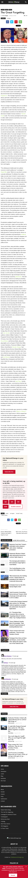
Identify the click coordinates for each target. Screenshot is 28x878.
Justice (6, 9)
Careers (3, 794)
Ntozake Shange (16, 347)
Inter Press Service (5, 823)
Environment (3, 605)
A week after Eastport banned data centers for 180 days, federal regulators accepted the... (17, 728)
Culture (2, 9)
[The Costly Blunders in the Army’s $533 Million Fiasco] (5, 570)
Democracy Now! (5, 819)
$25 (12, 502)
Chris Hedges (5, 15)
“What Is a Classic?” (21, 411)
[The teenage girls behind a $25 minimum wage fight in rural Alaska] (5, 562)
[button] (26, 2)
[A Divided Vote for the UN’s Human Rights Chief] (5, 586)
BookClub (3, 778)
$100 (5, 506)
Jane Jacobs (6, 333)
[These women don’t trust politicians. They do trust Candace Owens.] (5, 635)
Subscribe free (9, 471)
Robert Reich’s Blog (6, 810)
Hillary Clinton (4, 515)
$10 (6, 502)
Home (2, 769)
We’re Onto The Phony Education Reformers (21, 532)
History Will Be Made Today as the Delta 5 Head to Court (6, 533)
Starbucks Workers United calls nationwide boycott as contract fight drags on (17, 555)
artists (7, 513)
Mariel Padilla (11, 749)
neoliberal (23, 234)
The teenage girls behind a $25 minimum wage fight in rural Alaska (17, 562)
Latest (2, 774)
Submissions (4, 798)
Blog (2, 776)
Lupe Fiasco (18, 381)
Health (2, 625)
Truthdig (8, 18)
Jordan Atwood (11, 757)
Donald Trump (19, 513)
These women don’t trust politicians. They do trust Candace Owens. (16, 632)
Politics (10, 9)
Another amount (16, 506)
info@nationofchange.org (17, 857)
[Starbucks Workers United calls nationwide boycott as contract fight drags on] (5, 555)
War (2, 588)
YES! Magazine (4, 826)
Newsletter (3, 771)
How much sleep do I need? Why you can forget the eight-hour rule (17, 737)
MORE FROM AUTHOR (19, 540)
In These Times (5, 828)
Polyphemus (4, 95)
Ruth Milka (10, 733)
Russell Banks (4, 341)
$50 (18, 502)
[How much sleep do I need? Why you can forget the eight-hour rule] (4, 738)
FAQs (2, 796)
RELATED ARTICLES (6, 540)
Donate (3, 792)
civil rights (12, 513)
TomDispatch (4, 817)
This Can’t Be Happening (7, 812)
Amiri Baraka (6, 357)
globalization (18, 276)
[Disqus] (14, 672)
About (2, 789)
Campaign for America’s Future (8, 814)
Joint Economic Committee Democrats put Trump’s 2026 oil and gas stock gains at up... (17, 754)
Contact (3, 801)
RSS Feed (3, 780)
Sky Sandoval (11, 723)
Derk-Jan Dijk (11, 741)
